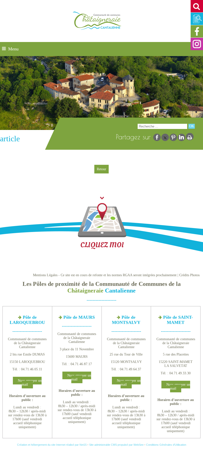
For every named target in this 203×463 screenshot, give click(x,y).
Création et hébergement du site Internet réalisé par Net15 (52, 444)
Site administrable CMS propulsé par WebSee (116, 444)
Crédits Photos (189, 275)
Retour (101, 169)
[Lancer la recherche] (191, 126)
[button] (197, 6)
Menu (13, 48)
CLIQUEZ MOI (102, 245)
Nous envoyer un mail (30, 382)
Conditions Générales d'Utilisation (166, 444)
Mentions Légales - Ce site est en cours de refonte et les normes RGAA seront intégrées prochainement (105, 275)
